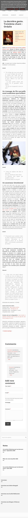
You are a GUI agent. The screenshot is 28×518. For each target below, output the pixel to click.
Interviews (5, 15)
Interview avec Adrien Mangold (9, 485)
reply (9, 359)
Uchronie (23, 39)
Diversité (13, 15)
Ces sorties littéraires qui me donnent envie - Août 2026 (13, 467)
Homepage (7, 402)
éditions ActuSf (17, 52)
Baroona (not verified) (12, 351)
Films (9, 11)
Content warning (7, 331)
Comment (8, 409)
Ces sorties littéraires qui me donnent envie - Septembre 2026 (13, 450)
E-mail (7, 392)
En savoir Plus (10, 9)
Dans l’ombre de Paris (7, 210)
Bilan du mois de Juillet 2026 (10, 459)
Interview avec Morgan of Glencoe (10, 502)
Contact (21, 15)
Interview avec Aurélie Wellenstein (10, 494)
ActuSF (21, 36)
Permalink (9, 350)
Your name (8, 386)
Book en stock (14, 316)
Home (3, 11)
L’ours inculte (21, 315)
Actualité (23, 11)
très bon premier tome (12, 47)
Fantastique (18, 39)
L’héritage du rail (12, 208)
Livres (15, 11)
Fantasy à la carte (9, 318)
